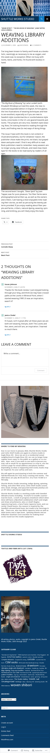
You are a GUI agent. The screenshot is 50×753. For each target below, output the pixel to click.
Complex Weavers (7, 660)
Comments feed (7, 735)
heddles (41, 668)
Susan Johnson (11, 284)
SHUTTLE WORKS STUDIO (17, 19)
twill (37, 679)
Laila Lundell (6, 30)
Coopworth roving (20, 659)
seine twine (23, 675)
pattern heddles (7, 675)
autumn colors (27, 657)
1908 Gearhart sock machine (27, 655)
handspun (28, 668)
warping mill (30, 682)
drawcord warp (21, 666)
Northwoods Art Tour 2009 (10, 673)
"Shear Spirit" (6, 28)
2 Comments (36, 45)
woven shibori (21, 685)
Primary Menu (47, 19)
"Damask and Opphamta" (9, 655)
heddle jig (35, 668)
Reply (9, 307)
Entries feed (5, 731)
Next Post (5, 253)
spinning (37, 677)
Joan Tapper (40, 28)
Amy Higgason (41, 655)
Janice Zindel (10, 315)
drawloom (33, 665)
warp (23, 682)
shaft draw (31, 675)
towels (32, 679)
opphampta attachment (39, 672)
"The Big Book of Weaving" (24, 28)
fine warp (42, 666)
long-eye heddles (17, 670)
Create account (7, 723)
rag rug (16, 675)
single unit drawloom (13, 677)
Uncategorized (7, 681)
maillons (27, 670)
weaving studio (40, 682)
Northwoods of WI (25, 672)
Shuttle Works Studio (11, 534)
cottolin (31, 659)
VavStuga (18, 682)
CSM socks (11, 662)
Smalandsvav (25, 677)
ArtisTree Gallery (14, 657)
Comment (40, 370)
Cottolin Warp (7, 245)
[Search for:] (25, 708)
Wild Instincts (5, 685)
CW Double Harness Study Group (28, 663)
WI (46, 682)
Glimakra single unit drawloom (12, 668)
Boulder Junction (38, 657)
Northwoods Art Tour (37, 670)
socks (32, 677)
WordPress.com (7, 739)
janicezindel (23, 45)
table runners (9, 679)
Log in (3, 727)
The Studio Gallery (21, 679)
